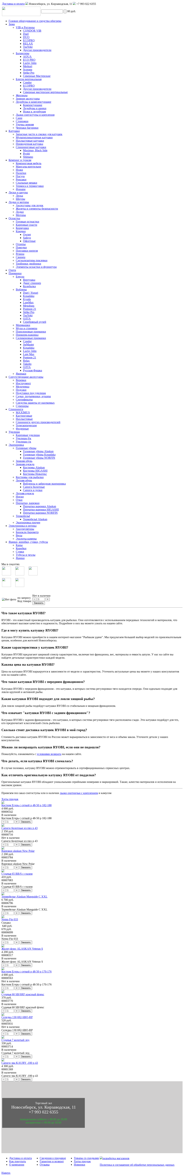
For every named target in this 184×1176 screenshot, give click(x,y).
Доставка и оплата (13, 3)
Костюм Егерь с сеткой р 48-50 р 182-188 (26, 805)
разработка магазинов (116, 1158)
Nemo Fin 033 (9, 919)
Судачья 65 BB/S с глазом (17, 873)
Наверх (5, 1172)
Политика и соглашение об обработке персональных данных (137, 1164)
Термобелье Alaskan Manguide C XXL (24, 896)
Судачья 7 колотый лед (15, 1040)
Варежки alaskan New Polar (17, 850)
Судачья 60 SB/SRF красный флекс (22, 994)
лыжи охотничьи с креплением (79, 793)
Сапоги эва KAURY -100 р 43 (19, 1062)
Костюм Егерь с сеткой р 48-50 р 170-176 (26, 971)
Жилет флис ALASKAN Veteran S (22, 948)
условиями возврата (49, 754)
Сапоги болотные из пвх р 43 (19, 828)
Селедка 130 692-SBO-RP (17, 1017)
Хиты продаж (9, 799)
